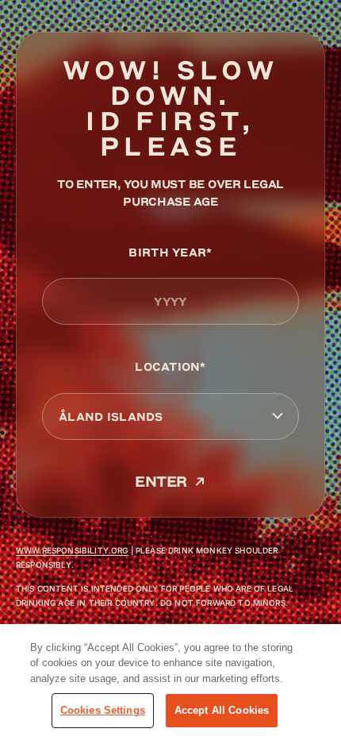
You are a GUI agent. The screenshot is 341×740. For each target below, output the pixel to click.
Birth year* (170, 252)
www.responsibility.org (72, 550)
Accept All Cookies (221, 710)
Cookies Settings (102, 710)
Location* (170, 366)
